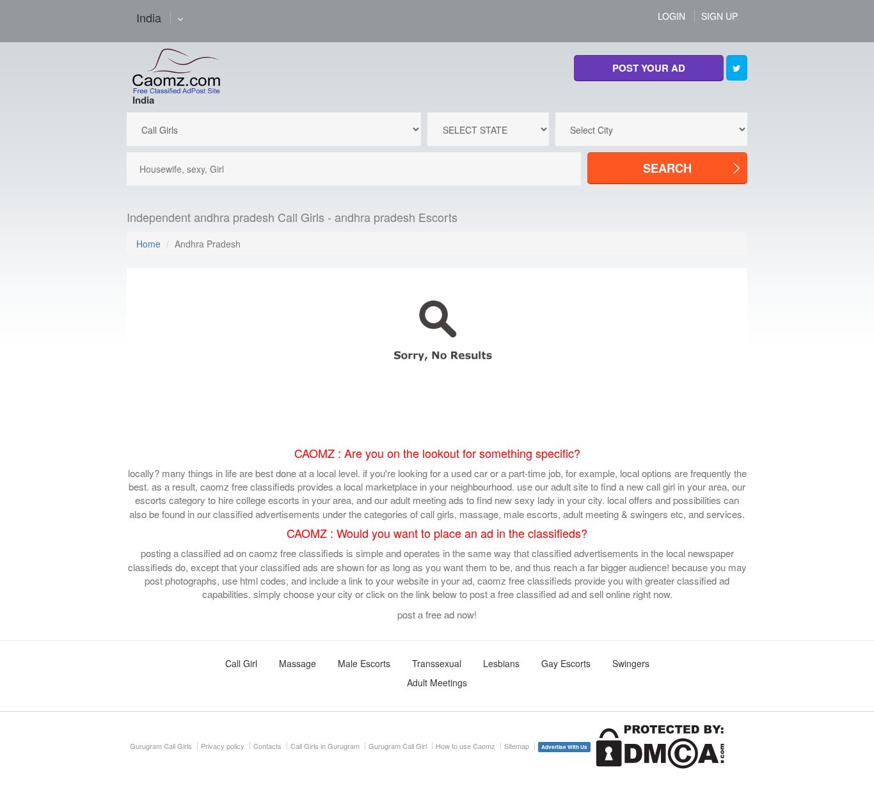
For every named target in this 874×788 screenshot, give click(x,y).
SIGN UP (719, 16)
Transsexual (436, 663)
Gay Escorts (566, 663)
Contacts (267, 746)
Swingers (630, 663)
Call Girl (241, 663)
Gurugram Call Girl (398, 746)
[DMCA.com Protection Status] (660, 746)
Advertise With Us (564, 747)
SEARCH (667, 168)
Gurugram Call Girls (161, 746)
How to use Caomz (465, 746)
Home (148, 243)
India (143, 100)
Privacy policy (222, 746)
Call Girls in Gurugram (325, 746)
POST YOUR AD (648, 68)
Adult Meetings (437, 682)
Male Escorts (364, 663)
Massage (297, 663)
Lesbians (501, 663)
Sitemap (516, 746)
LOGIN (671, 16)
